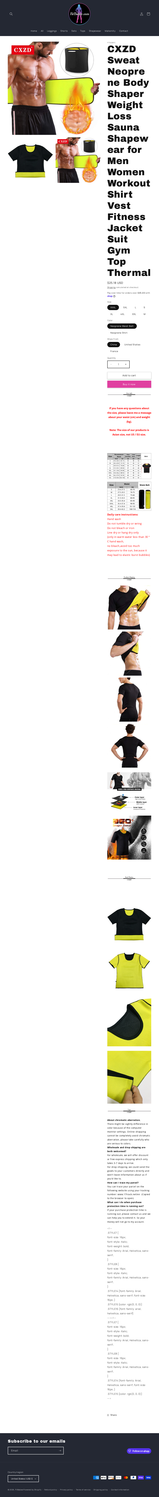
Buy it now (129, 384)
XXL (134, 314)
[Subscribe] (60, 1450)
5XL (125, 307)
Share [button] (113, 1414)
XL (111, 314)
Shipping (111, 287)
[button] (11, 14)
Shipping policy (100, 1489)
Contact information (120, 1489)
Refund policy (50, 1489)
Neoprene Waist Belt (122, 326)
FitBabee (19, 1489)
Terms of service (83, 1489)
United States (132, 344)
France (114, 351)
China (113, 344)
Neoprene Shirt (119, 332)
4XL (122, 314)
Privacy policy (66, 1489)
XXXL (113, 307)
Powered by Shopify (32, 1489)
